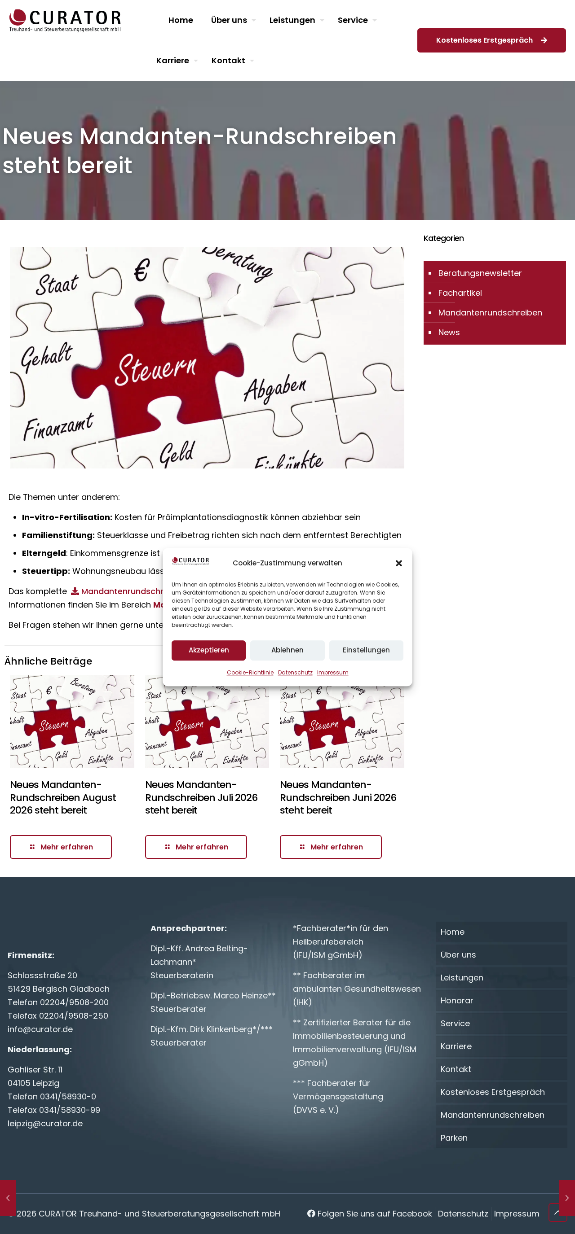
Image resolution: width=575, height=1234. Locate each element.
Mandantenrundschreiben (490, 312)
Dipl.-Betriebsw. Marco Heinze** (213, 995)
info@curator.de (40, 1029)
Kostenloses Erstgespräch (486, 40)
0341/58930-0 (68, 1096)
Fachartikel (460, 292)
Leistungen (462, 977)
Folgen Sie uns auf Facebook (373, 1213)
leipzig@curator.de (45, 1123)
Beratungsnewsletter (480, 273)
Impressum (333, 672)
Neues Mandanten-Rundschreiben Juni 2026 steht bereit (338, 797)
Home (452, 931)
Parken (454, 1137)
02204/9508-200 (74, 1002)
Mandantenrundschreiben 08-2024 (152, 591)
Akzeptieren (209, 650)
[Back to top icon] (557, 1212)
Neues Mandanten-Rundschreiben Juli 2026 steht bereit (201, 797)
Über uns (458, 954)
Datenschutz (295, 672)
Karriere (456, 1046)
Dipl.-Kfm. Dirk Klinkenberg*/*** (211, 1029)
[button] (398, 563)
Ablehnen (287, 650)
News (449, 332)
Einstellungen (366, 650)
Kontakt (456, 1069)
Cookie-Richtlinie (250, 672)
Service (455, 1023)
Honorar (457, 1000)
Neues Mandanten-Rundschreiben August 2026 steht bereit (63, 797)
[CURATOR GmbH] (65, 20)
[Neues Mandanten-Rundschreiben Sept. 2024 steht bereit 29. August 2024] (567, 1198)
